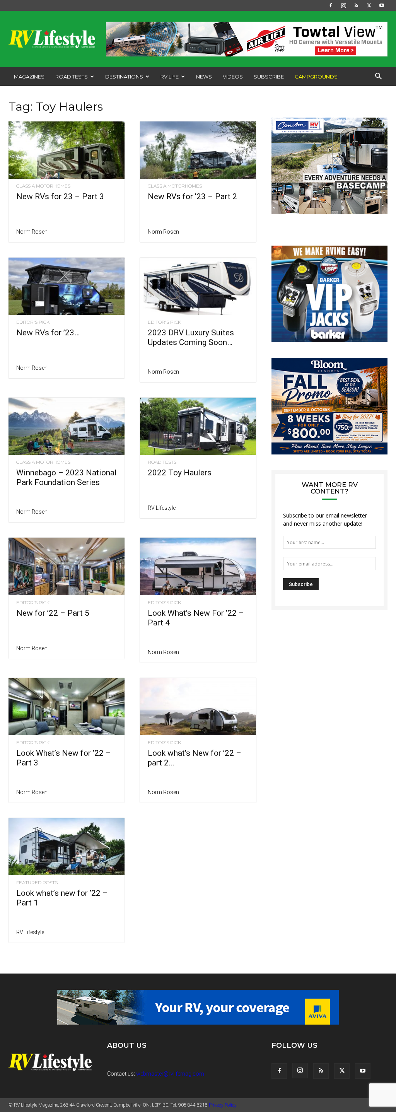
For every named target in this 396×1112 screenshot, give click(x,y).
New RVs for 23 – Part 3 (60, 196)
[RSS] (356, 5)
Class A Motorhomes (43, 186)
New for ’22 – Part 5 (52, 613)
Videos (233, 76)
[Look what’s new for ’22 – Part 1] (67, 846)
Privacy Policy (223, 1105)
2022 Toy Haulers (180, 472)
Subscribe (269, 76)
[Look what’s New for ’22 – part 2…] (198, 706)
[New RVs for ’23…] (67, 286)
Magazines (29, 76)
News (204, 76)
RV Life (169, 76)
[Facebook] (330, 5)
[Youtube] (381, 5)
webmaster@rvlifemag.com (170, 1074)
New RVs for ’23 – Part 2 (192, 196)
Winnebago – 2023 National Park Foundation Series (66, 477)
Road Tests (71, 76)
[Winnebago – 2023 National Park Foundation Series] (67, 426)
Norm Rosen (32, 232)
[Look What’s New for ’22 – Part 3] (67, 706)
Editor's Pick (33, 322)
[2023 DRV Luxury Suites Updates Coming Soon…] (198, 286)
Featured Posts (37, 882)
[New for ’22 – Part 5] (67, 566)
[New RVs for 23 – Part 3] (67, 150)
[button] (378, 77)
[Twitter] (369, 5)
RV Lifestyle (162, 508)
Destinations (124, 76)
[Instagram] (343, 5)
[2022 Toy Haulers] (198, 426)
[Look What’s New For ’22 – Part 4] (198, 566)
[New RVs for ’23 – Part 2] (198, 150)
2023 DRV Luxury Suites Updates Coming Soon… (191, 337)
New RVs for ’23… (48, 332)
